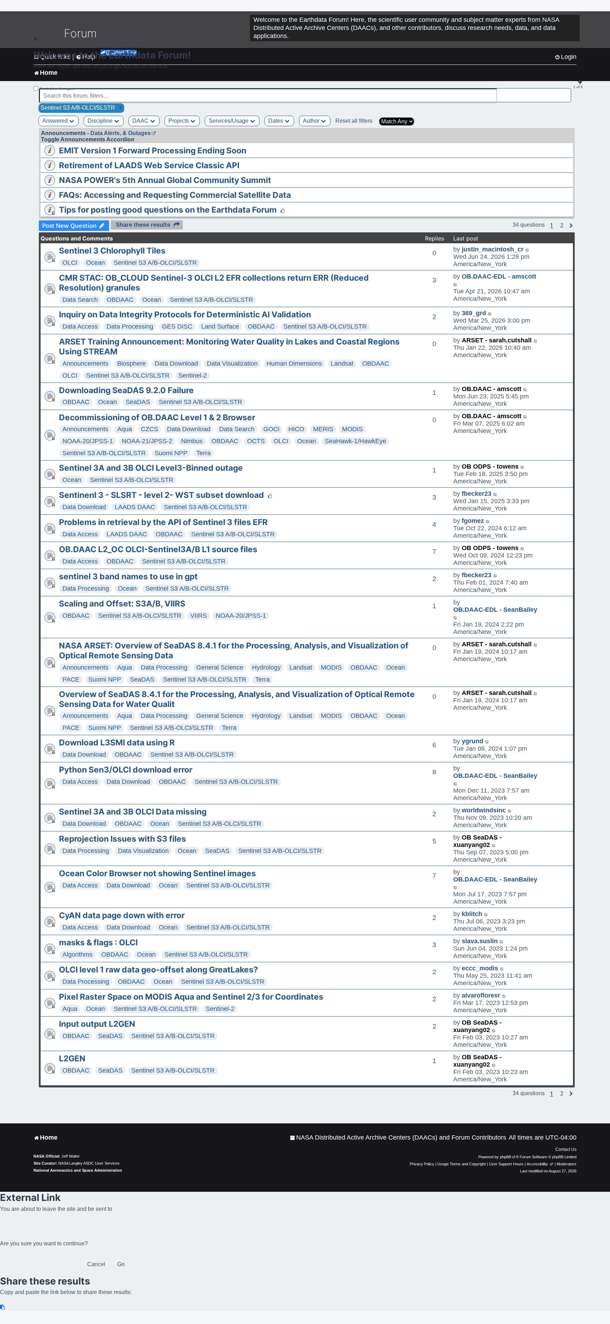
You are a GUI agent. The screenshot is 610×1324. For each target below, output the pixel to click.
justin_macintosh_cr (493, 249)
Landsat (342, 363)
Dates (276, 121)
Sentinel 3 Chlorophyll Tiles (112, 251)
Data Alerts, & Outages (120, 133)
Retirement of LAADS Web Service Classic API (149, 165)
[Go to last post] (527, 249)
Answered (55, 121)
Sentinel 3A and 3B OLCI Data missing (133, 812)
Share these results (143, 224)
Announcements (85, 363)
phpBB (505, 1157)
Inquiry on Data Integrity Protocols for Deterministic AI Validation (185, 314)
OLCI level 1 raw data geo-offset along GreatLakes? (158, 970)
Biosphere (131, 363)
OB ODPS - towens (490, 466)
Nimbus (192, 441)
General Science (219, 667)
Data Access (80, 326)
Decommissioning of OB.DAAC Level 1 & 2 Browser (157, 417)
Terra (203, 453)
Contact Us (565, 1149)
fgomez (473, 520)
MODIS (352, 429)
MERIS (323, 429)
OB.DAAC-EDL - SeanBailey (495, 609)
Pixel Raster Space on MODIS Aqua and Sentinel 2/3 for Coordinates (191, 997)
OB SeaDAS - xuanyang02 (477, 841)
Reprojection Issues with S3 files (122, 839)
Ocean (95, 262)
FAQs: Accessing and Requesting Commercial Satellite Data (175, 195)
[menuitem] (398, 1138)
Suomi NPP (171, 453)
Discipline (101, 121)
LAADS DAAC (135, 507)
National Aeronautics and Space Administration (78, 1170)
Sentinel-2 (192, 375)
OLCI (69, 262)
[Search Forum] (566, 92)
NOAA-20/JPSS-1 (87, 441)
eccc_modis (480, 968)
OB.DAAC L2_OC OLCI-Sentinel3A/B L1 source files (158, 549)
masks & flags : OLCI (98, 942)
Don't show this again (57, 89)
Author (312, 121)
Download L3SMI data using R (117, 743)
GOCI (271, 429)
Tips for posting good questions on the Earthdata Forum (168, 210)
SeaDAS (138, 401)
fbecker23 (476, 493)
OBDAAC (120, 299)
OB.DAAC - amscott (491, 388)
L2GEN (72, 1058)
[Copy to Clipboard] (3, 1307)
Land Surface (220, 326)
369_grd (474, 313)
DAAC (141, 121)
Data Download (176, 363)
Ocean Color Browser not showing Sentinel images (157, 873)
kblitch (472, 913)
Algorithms (77, 954)
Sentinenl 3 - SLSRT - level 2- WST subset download (161, 495)
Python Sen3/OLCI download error (125, 770)
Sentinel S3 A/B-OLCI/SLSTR (155, 262)
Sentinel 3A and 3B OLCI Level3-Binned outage (151, 468)
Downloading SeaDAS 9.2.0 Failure (126, 390)
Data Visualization (232, 363)
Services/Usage (229, 121)
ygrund (472, 741)
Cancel (96, 1264)
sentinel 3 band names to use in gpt (128, 576)
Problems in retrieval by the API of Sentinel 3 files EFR (163, 522)
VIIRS (198, 615)
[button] (562, 226)
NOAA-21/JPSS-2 (147, 441)
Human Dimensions (294, 363)
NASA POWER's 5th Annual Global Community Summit (165, 180)
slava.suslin (480, 941)
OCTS (256, 441)
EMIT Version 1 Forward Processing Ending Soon (152, 150)
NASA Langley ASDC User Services (89, 1163)
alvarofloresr (481, 995)
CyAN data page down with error (122, 915)
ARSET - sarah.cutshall (497, 340)
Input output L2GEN (97, 1024)
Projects (179, 121)
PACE (70, 679)
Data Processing (130, 326)
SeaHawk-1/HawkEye (355, 441)
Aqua (124, 429)
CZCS (149, 429)
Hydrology (266, 667)
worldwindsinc (484, 810)
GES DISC (177, 326)
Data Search (80, 299)
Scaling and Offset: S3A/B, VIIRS (122, 604)
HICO (296, 429)
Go (121, 1264)
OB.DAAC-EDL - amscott (499, 276)
